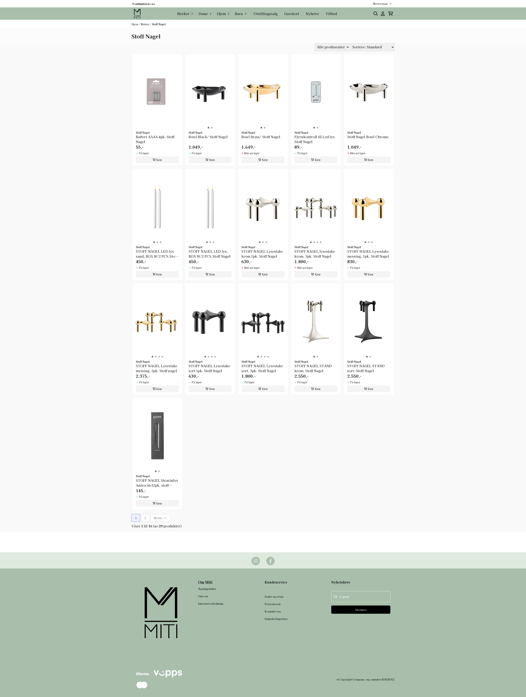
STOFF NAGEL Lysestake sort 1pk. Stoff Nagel (209, 368)
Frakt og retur (274, 596)
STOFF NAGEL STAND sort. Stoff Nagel (366, 368)
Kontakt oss (273, 611)
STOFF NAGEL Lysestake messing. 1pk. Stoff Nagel (368, 254)
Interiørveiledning (210, 603)
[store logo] (138, 13)
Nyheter (312, 13)
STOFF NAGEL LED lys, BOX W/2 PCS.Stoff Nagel (210, 254)
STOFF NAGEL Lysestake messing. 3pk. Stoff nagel (156, 368)
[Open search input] (376, 14)
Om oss (203, 596)
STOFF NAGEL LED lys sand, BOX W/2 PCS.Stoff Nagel (156, 254)
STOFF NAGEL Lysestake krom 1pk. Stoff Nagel (262, 254)
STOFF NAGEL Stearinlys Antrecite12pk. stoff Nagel (157, 483)
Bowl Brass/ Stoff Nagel (260, 136)
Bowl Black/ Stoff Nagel (208, 136)
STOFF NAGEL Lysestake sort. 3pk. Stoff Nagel (262, 368)
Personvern (272, 604)
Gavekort (291, 13)
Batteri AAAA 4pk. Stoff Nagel (155, 139)
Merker (145, 24)
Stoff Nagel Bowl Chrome (368, 136)
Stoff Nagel (159, 24)
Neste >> (160, 518)
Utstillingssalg (266, 13)
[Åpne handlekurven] (390, 13)
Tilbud (331, 13)
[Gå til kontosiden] (382, 13)
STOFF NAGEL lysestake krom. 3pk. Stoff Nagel (314, 254)
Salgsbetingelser (276, 619)
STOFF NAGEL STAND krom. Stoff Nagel (313, 368)
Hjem (135, 24)
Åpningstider (207, 589)
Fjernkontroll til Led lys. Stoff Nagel (315, 139)
